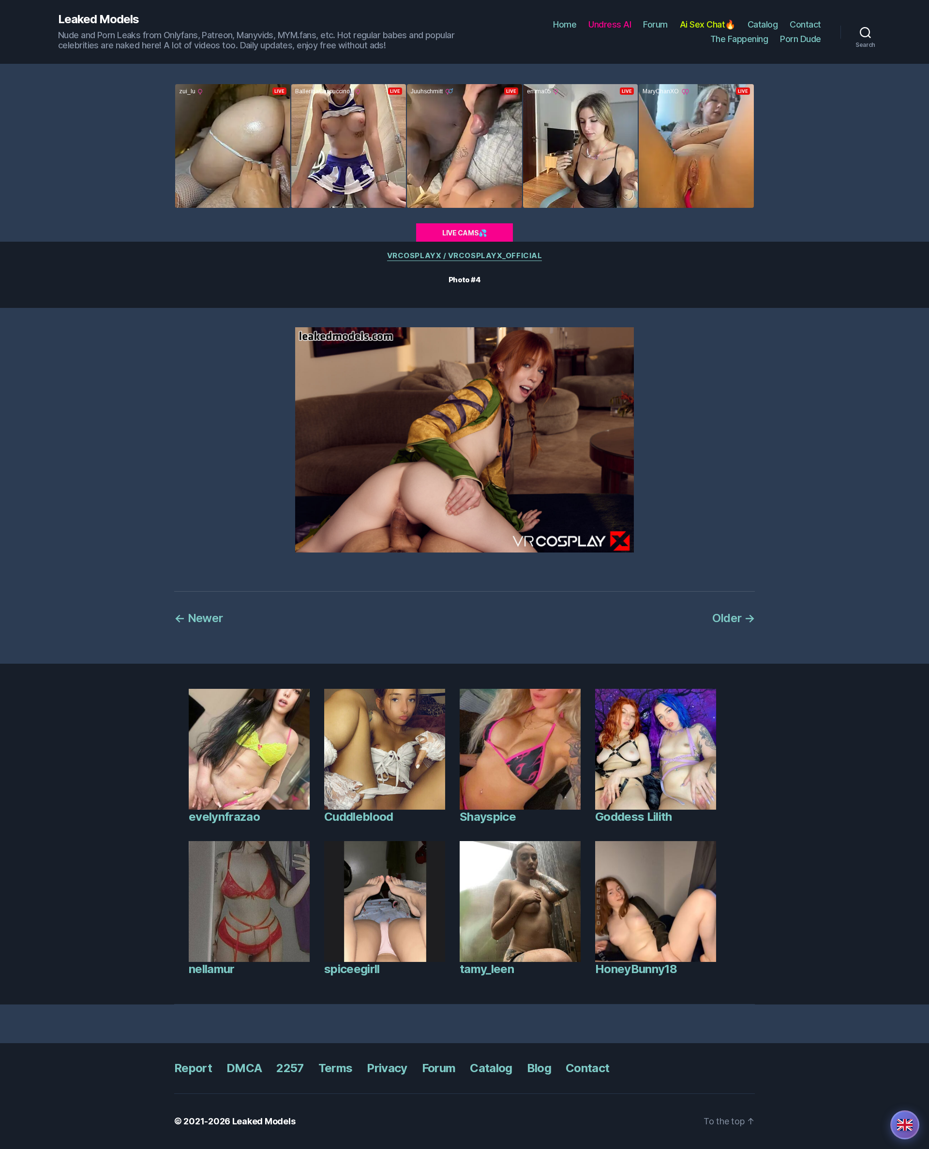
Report (193, 1068)
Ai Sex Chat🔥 (707, 24)
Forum (655, 24)
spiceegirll (352, 969)
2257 (289, 1068)
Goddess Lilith (633, 817)
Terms (335, 1068)
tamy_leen (487, 969)
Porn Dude (800, 39)
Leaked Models (98, 19)
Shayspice (488, 817)
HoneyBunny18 (636, 969)
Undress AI (609, 24)
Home (564, 24)
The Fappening (739, 39)
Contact (805, 24)
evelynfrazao (224, 817)
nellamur (212, 969)
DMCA (244, 1068)
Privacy (387, 1068)
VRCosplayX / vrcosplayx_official (464, 255)
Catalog (763, 24)
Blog (539, 1068)
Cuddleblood (358, 817)
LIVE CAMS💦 (464, 233)
